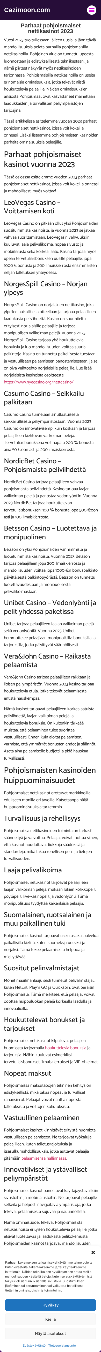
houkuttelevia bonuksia (65, 1048)
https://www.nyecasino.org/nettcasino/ (39, 382)
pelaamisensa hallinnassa (43, 1158)
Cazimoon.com (27, 9)
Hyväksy (50, 1305)
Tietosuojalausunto (62, 1345)
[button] (93, 1252)
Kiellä (50, 1319)
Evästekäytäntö (34, 1345)
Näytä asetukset (50, 1333)
